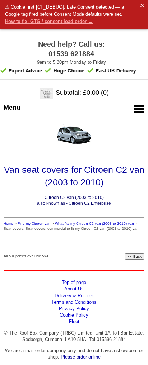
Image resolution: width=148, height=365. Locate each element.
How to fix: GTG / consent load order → (49, 21)
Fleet (74, 321)
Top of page (74, 282)
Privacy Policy (74, 308)
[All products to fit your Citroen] (74, 145)
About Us (74, 288)
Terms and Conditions (74, 302)
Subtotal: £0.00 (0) (82, 92)
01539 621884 (71, 54)
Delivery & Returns (74, 295)
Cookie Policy (74, 315)
